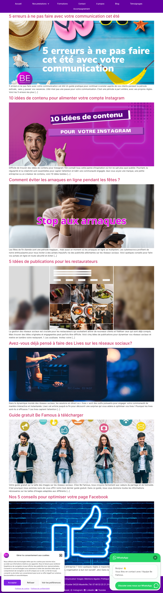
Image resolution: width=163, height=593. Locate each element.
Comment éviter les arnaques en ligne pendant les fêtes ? (64, 179)
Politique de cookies (22, 588)
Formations (62, 4)
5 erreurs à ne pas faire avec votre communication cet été (64, 16)
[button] (60, 555)
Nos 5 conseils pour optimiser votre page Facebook (58, 496)
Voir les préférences (51, 582)
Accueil (18, 4)
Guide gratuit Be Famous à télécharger (46, 415)
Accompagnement (81, 9)
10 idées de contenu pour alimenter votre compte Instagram (66, 97)
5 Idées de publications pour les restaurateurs (53, 261)
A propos (100, 4)
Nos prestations (39, 4)
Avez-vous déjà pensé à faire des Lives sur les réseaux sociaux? (70, 343)
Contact (81, 4)
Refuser (30, 582)
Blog (117, 4)
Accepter (12, 582)
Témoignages (136, 4)
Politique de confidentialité (40, 588)
